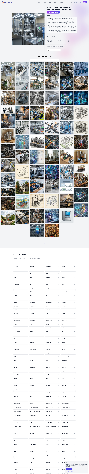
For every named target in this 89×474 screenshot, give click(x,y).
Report (57, 36)
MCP (67, 2)
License (48, 46)
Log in (80, 2)
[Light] (76, 2)
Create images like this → (53, 12)
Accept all (69, 468)
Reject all (74, 468)
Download (58, 50)
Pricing (70, 2)
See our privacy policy (70, 471)
